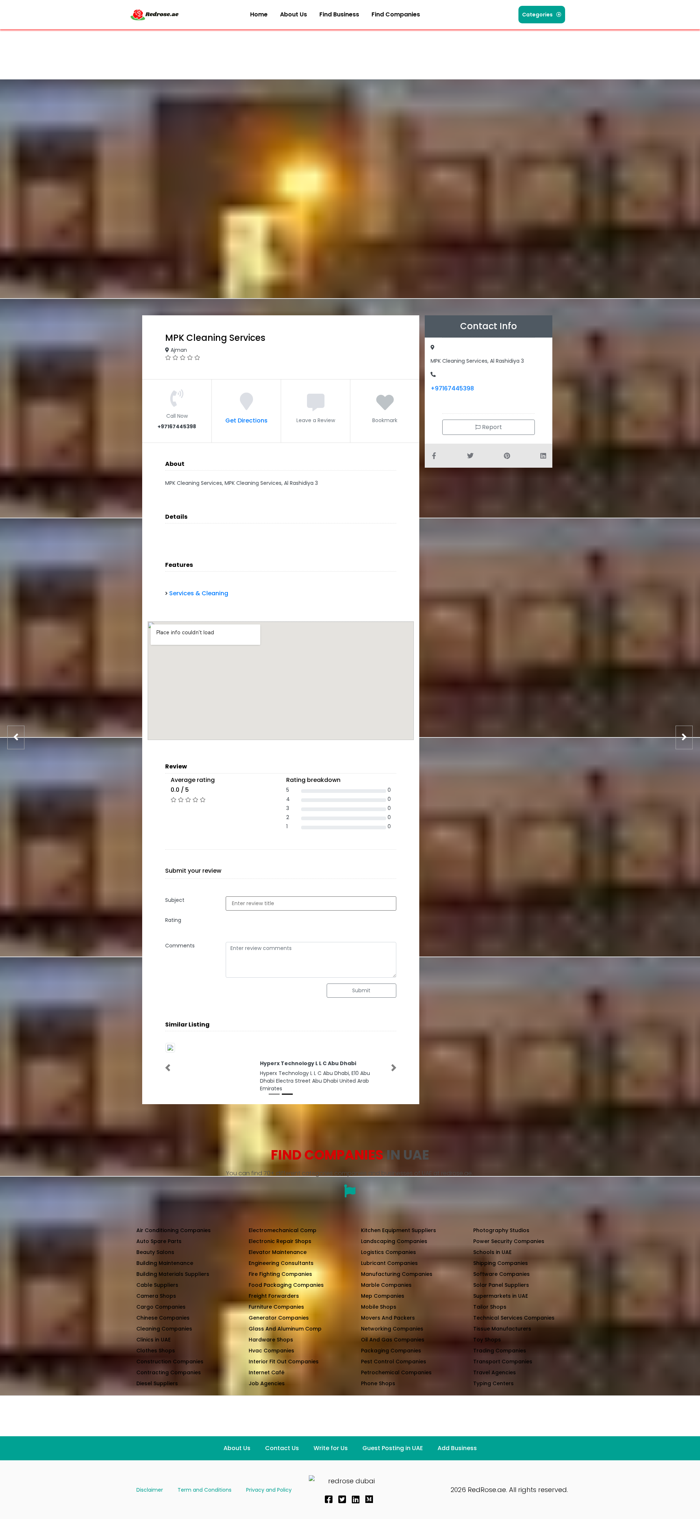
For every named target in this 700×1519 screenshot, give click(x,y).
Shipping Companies (500, 1263)
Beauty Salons (155, 1252)
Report (491, 427)
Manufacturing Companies (396, 1274)
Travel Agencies (494, 1372)
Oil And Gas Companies (392, 1339)
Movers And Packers (388, 1317)
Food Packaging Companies (286, 1285)
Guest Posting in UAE (392, 1448)
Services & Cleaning (198, 593)
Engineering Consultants (281, 1263)
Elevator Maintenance (278, 1252)
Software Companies (501, 1274)
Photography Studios (501, 1230)
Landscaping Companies (394, 1241)
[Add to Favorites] (385, 407)
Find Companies (396, 14)
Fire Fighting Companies (280, 1274)
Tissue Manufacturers (502, 1328)
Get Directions (246, 420)
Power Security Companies (508, 1241)
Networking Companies (392, 1328)
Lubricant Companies (389, 1263)
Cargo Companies (161, 1306)
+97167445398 (452, 388)
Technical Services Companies (514, 1317)
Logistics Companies (388, 1252)
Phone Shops (378, 1383)
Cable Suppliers (157, 1285)
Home (259, 14)
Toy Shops (487, 1339)
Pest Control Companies (393, 1361)
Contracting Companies (168, 1372)
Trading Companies (499, 1350)
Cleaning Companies (164, 1328)
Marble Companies (386, 1285)
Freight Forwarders (274, 1296)
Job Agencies (267, 1383)
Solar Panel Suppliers (501, 1285)
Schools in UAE (492, 1252)
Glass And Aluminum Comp (285, 1328)
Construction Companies (169, 1361)
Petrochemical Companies (396, 1372)
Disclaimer (149, 1489)
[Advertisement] (261, 49)
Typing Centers (493, 1383)
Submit (361, 990)
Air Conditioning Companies (173, 1230)
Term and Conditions (205, 1489)
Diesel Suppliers (157, 1383)
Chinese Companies (163, 1317)
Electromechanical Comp (282, 1230)
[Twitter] (342, 1499)
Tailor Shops (489, 1306)
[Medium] (369, 1499)
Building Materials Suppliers (172, 1274)
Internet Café (266, 1372)
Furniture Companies (276, 1306)
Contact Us (282, 1448)
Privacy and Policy (269, 1489)
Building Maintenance (164, 1263)
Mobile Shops (378, 1306)
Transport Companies (502, 1361)
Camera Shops (156, 1296)
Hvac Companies (271, 1350)
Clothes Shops (155, 1350)
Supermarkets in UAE (500, 1296)
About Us (293, 14)
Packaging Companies (391, 1350)
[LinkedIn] (355, 1499)
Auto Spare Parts (159, 1241)
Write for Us (331, 1448)
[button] (399, 15)
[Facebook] (328, 1499)
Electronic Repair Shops (280, 1241)
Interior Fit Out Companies (284, 1361)
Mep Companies (382, 1296)
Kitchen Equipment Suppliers (398, 1230)
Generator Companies (279, 1317)
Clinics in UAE (153, 1339)
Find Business (339, 14)
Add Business (457, 1448)
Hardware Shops (271, 1339)
